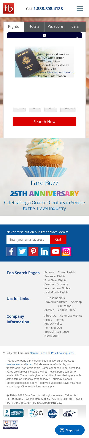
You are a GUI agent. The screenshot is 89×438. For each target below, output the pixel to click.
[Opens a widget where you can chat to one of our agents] (70, 430)
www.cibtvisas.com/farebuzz (57, 72)
